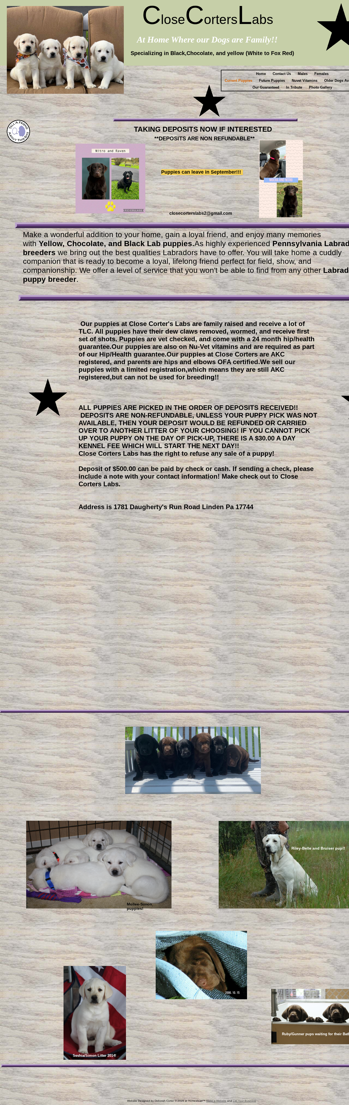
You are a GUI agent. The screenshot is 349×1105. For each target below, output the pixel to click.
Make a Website (216, 1100)
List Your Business (244, 1100)
